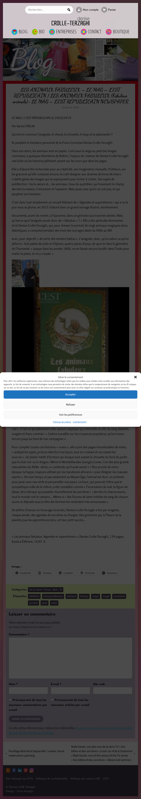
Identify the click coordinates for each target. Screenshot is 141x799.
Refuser (70, 404)
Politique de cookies (62, 421)
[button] (135, 377)
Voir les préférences (70, 415)
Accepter (70, 394)
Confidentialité (79, 421)
